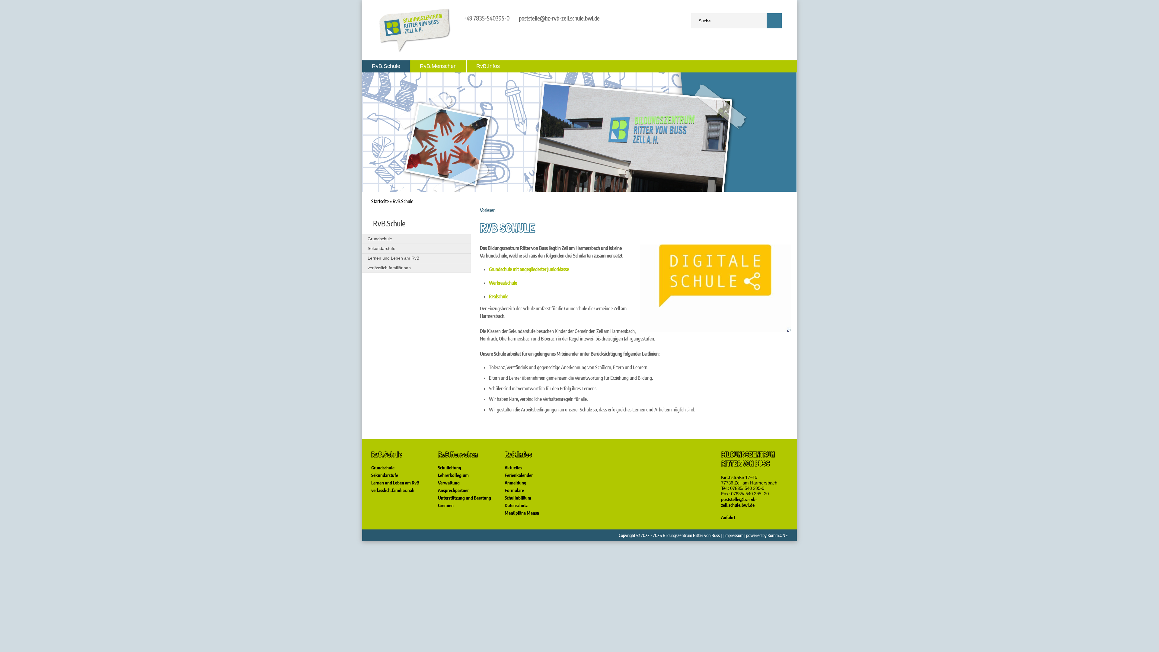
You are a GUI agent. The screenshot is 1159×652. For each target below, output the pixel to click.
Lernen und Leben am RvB (393, 258)
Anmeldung (515, 482)
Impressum (733, 535)
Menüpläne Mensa (522, 513)
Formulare (514, 490)
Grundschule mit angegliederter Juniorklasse (529, 269)
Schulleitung (449, 467)
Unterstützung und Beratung (464, 497)
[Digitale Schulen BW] (715, 330)
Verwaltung (449, 482)
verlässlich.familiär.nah (389, 267)
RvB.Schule (386, 66)
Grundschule (380, 238)
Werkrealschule (503, 283)
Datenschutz (516, 505)
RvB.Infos (488, 66)
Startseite (380, 201)
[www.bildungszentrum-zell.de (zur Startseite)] (415, 51)
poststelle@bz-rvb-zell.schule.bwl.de (559, 18)
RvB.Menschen (438, 66)
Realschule (498, 296)
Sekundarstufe (381, 248)
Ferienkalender (519, 475)
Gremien (446, 505)
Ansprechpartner (453, 490)
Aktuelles (513, 467)
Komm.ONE (778, 535)
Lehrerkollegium (453, 475)
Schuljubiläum (518, 497)
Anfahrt (728, 517)
